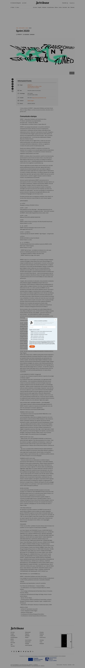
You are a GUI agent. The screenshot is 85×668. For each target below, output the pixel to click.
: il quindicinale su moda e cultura (37, 336)
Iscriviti (32, 346)
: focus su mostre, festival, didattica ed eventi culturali (41, 331)
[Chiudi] (55, 320)
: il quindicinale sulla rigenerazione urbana (39, 334)
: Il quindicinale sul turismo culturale (37, 337)
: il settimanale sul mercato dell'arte (38, 332)
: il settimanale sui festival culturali (37, 339)
